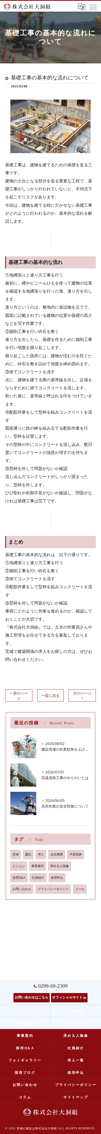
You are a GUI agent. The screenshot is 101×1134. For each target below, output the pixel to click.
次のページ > (82, 695)
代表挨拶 (75, 854)
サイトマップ (75, 1097)
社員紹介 (38, 877)
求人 (41, 854)
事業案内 (37, 866)
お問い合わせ (21, 889)
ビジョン (18, 866)
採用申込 (57, 877)
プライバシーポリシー (53, 889)
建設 (28, 854)
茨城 (15, 854)
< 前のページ (19, 695)
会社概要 (57, 854)
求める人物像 (59, 866)
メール (79, 889)
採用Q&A (18, 877)
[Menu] (93, 6)
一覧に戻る (50, 695)
